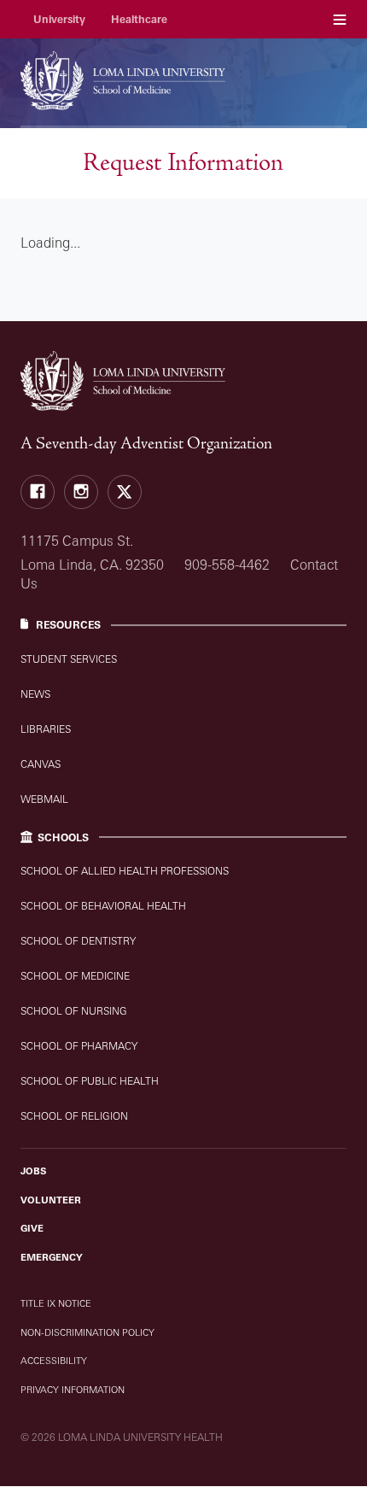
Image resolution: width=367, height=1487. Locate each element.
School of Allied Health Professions (124, 870)
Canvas (40, 764)
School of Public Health (89, 1080)
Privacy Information (72, 1390)
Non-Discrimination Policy (87, 1332)
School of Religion (74, 1115)
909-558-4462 (227, 564)
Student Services (68, 659)
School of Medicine (75, 975)
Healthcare (139, 19)
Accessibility (53, 1361)
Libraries (45, 729)
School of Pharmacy (78, 1045)
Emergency (51, 1257)
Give (32, 1228)
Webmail (44, 799)
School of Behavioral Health (103, 905)
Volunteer (50, 1200)
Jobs (33, 1171)
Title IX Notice (55, 1303)
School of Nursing (73, 1010)
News (35, 694)
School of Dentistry (78, 940)
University (59, 19)
